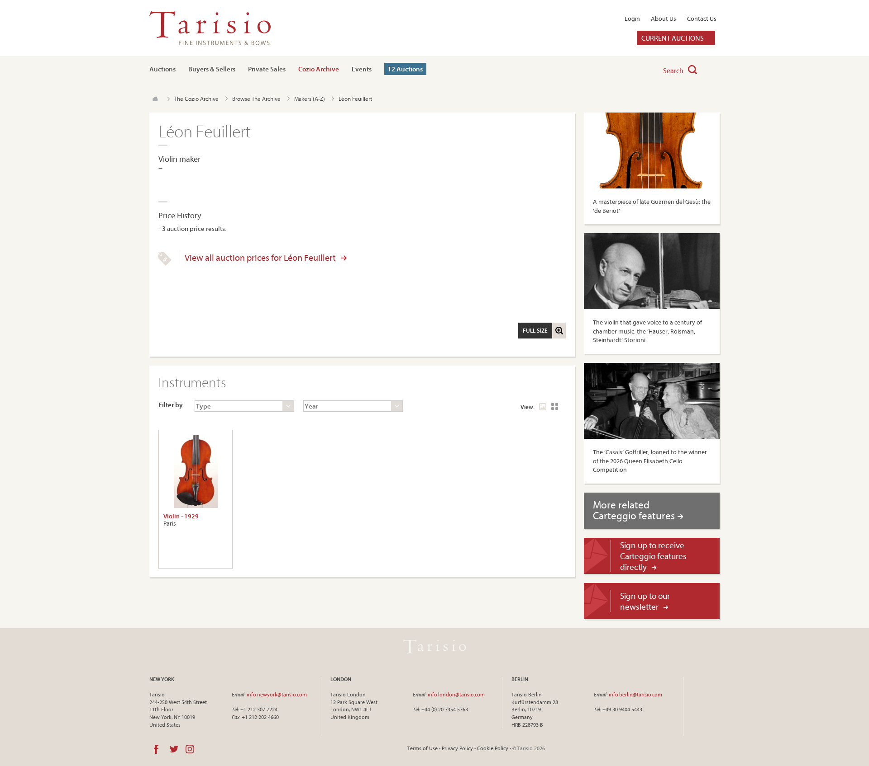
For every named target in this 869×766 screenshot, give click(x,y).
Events (362, 69)
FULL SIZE (535, 330)
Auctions (162, 69)
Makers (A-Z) (309, 98)
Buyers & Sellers (211, 69)
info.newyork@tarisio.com (277, 694)
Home (155, 98)
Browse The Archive (256, 98)
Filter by (170, 404)
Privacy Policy (457, 748)
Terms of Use (422, 748)
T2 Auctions (405, 69)
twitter (174, 749)
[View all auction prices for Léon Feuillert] (165, 263)
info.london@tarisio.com (456, 694)
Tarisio (434, 646)
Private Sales (267, 69)
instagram (190, 749)
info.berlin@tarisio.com (635, 694)
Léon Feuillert (355, 98)
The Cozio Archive (196, 98)
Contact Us (701, 18)
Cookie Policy (492, 748)
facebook (156, 749)
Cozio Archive (318, 69)
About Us (663, 18)
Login (632, 18)
